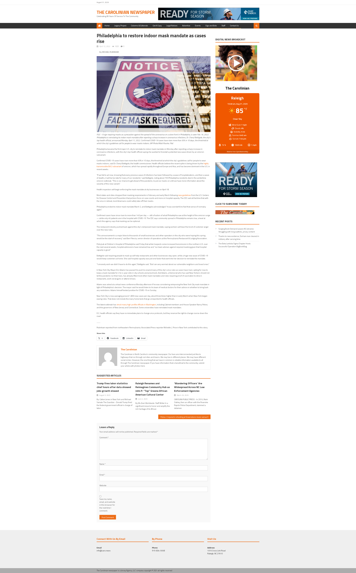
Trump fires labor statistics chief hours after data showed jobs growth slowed (114, 387)
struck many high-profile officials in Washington (136, 304)
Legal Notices (171, 25)
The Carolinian (129, 349)
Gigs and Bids (211, 25)
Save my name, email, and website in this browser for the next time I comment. (107, 505)
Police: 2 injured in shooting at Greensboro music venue (183, 417)
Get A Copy (157, 25)
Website (102, 485)
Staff (223, 25)
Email (102, 474)
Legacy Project (120, 25)
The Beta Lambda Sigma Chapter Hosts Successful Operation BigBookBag (234, 245)
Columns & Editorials (139, 25)
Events (198, 25)
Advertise (186, 25)
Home (107, 25)
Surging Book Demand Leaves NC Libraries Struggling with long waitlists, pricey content (236, 230)
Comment (104, 437)
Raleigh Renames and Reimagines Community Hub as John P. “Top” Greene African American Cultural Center (152, 388)
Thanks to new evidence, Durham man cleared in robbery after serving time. (238, 237)
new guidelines (184, 195)
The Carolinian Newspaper (126, 12)
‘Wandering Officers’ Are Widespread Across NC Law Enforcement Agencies (189, 387)
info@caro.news (104, 550)
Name (102, 463)
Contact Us (234, 25)
